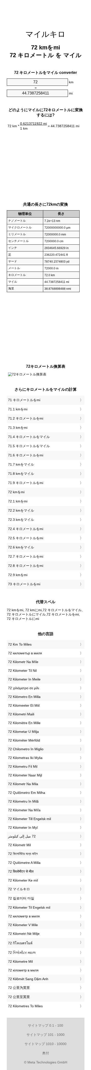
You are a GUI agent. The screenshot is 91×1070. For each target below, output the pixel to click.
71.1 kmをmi (17, 409)
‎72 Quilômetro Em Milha (26, 793)
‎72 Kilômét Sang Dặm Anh (28, 979)
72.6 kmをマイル (21, 547)
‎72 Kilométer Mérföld (24, 740)
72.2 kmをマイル (21, 510)
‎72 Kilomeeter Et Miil (24, 705)
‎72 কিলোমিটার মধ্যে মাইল (23, 854)
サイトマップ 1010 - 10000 (45, 1044)
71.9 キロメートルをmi (25, 483)
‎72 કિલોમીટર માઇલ (22, 952)
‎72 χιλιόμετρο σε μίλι (23, 688)
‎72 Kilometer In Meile (24, 679)
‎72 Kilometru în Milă (23, 801)
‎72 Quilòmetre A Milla (24, 863)
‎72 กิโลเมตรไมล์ (20, 943)
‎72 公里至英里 (19, 997)
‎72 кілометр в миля (23, 970)
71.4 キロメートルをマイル (29, 437)
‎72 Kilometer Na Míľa (24, 810)
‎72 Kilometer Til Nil (22, 670)
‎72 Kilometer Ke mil (23, 880)
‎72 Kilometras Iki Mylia (25, 758)
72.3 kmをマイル (21, 520)
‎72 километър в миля (25, 653)
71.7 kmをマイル (21, 464)
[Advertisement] (45, 12)
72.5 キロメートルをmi (25, 538)
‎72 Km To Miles (20, 644)
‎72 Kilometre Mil (20, 961)
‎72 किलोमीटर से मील (20, 871)
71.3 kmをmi (17, 428)
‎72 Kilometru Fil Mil (22, 766)
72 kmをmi (16, 492)
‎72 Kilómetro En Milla (24, 697)
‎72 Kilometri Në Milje (24, 934)
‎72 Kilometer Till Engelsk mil (29, 819)
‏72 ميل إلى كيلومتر (22, 836)
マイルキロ (45, 34)
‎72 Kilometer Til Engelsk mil (29, 907)
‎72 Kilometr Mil (19, 845)
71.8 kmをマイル (21, 474)
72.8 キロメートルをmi (25, 566)
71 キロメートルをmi (24, 400)
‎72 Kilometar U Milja (23, 732)
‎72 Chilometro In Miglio (25, 749)
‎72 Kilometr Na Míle (23, 662)
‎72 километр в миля (24, 916)
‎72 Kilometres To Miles (25, 1006)
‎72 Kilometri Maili (21, 714)
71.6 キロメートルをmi (25, 455)
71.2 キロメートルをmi (25, 418)
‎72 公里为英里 (19, 988)
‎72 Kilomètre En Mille (24, 723)
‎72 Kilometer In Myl (23, 827)
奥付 (45, 1053)
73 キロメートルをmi (24, 584)
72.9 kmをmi (17, 575)
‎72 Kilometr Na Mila (23, 784)
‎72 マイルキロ (19, 889)
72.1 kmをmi (17, 501)
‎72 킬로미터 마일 (21, 898)
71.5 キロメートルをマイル (29, 446)
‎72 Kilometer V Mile (23, 925)
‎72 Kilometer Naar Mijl (25, 775)
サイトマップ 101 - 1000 (45, 1035)
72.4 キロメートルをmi (25, 529)
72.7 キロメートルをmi (25, 556)
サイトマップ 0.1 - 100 (45, 1025)
